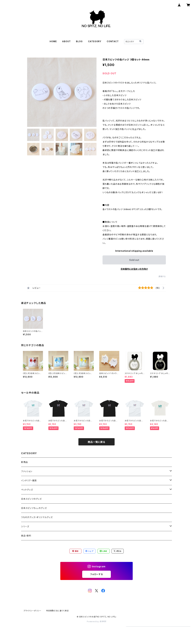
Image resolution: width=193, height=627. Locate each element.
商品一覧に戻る (96, 441)
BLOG (79, 41)
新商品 (24, 462)
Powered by (93, 621)
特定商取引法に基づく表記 (57, 611)
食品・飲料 (26, 535)
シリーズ (25, 526)
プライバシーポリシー (32, 611)
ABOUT (66, 41)
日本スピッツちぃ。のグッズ (34, 508)
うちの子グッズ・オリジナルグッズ (37, 517)
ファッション (26, 471)
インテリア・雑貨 (28, 480)
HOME (53, 41)
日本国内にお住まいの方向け (134, 269)
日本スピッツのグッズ (31, 499)
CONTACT (113, 41)
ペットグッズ (27, 489)
